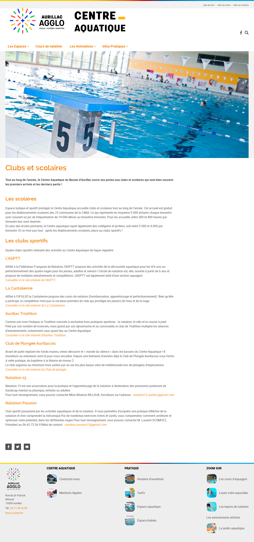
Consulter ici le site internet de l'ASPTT (30, 280)
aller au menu (224, 5)
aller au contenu (241, 5)
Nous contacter (14, 513)
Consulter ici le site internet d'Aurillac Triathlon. (35, 335)
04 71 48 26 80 (18, 508)
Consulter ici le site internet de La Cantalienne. (35, 305)
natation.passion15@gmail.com (86, 425)
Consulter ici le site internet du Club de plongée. (36, 369)
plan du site (208, 5)
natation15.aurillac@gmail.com (153, 395)
